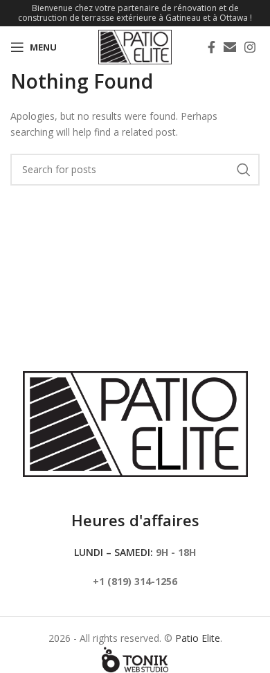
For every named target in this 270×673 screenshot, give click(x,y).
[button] (229, 47)
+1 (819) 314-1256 (135, 581)
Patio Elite (197, 638)
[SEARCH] (244, 170)
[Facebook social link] (211, 47)
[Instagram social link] (250, 47)
